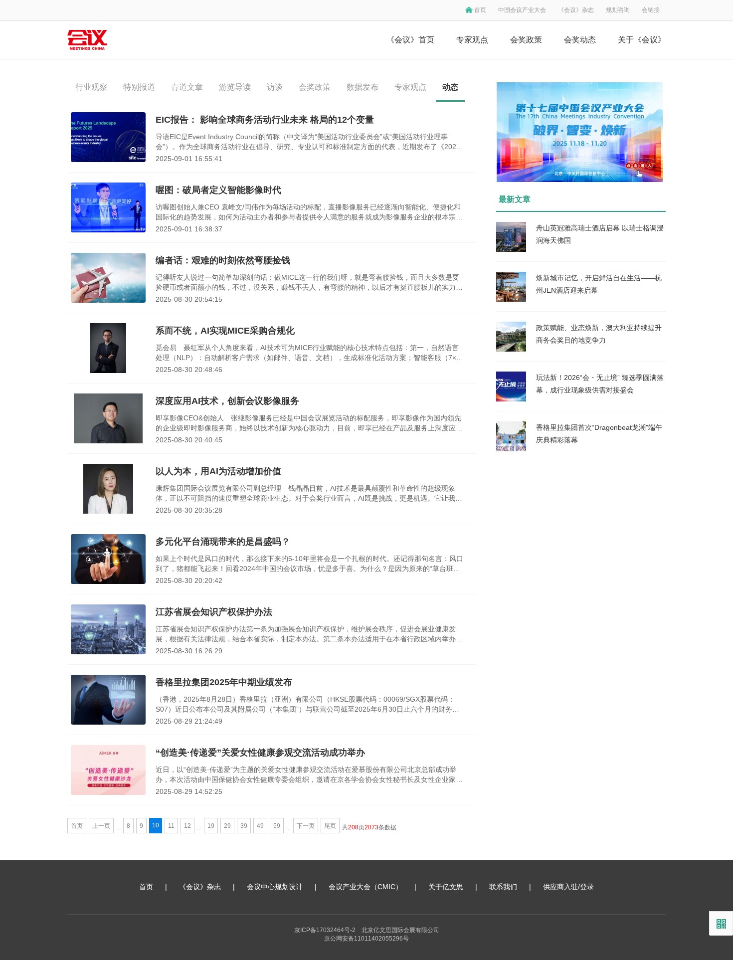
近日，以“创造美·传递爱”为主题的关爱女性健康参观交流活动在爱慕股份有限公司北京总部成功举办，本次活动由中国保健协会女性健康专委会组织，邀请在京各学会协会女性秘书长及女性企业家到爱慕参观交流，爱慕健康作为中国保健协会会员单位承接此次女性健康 (309, 775)
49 (260, 825)
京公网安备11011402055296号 (366, 938)
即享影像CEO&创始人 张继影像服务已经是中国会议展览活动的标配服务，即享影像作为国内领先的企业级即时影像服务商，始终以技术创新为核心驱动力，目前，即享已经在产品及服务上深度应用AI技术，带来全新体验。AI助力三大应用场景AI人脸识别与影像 (309, 423)
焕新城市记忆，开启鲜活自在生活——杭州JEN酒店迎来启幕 (599, 284)
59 (276, 825)
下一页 (306, 825)
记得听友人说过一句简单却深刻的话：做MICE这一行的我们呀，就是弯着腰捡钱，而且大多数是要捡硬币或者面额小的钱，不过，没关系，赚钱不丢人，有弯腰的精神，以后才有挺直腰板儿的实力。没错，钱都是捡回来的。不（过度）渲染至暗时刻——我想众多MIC (309, 282)
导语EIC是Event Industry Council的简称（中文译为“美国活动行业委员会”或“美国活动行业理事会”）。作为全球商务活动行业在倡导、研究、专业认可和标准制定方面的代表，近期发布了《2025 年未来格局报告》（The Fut (308, 142)
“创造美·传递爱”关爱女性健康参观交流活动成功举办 (260, 753)
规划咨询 (618, 9)
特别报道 (139, 87)
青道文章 (187, 87)
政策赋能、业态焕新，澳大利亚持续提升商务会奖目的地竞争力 (599, 334)
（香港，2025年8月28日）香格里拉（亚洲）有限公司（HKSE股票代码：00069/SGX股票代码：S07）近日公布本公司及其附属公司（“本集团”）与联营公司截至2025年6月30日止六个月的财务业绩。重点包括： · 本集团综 (307, 704)
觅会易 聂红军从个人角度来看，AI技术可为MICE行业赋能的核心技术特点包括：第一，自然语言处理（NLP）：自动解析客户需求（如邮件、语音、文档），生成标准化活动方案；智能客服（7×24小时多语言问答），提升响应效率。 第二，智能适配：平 (310, 353)
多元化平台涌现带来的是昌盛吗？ (223, 542)
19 (210, 825)
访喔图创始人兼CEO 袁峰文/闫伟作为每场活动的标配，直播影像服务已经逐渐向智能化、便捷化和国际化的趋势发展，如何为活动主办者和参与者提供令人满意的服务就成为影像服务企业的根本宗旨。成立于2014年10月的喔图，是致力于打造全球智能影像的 (308, 212)
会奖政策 (526, 39)
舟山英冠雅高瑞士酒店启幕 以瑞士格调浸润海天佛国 (600, 234)
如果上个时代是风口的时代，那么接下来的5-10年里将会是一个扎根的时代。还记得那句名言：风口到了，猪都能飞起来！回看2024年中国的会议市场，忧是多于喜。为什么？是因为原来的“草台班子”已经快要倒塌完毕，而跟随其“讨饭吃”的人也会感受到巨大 (309, 564)
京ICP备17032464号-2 (325, 930)
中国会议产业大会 (522, 9)
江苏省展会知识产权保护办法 (214, 612)
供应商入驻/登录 (568, 887)
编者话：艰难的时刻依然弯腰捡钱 (223, 260)
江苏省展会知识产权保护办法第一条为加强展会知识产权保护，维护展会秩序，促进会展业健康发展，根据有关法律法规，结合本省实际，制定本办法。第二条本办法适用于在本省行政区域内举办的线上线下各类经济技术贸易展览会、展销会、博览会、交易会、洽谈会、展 (309, 634)
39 (243, 825)
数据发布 (362, 87)
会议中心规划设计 (275, 887)
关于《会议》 (642, 39)
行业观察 (91, 87)
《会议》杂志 (576, 9)
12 (187, 825)
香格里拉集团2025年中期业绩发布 (224, 682)
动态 (450, 87)
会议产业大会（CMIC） (365, 887)
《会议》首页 (410, 39)
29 (227, 825)
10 (155, 825)
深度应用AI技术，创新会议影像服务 (227, 401)
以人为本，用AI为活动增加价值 (218, 471)
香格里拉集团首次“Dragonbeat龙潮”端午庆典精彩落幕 (599, 433)
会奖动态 (580, 39)
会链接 (651, 9)
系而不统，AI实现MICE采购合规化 (225, 331)
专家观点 (472, 39)
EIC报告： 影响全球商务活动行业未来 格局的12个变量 (265, 120)
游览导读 (235, 87)
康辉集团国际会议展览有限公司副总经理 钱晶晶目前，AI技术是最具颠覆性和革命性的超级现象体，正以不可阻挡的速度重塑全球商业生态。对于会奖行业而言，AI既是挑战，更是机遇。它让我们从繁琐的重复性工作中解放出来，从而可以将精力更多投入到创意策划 (309, 493)
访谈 (275, 87)
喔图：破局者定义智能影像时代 (218, 190)
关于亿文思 (445, 887)
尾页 (330, 825)
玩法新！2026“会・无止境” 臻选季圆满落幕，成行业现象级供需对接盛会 (600, 384)
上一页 (101, 825)
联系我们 (503, 887)
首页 (480, 9)
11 (171, 825)
